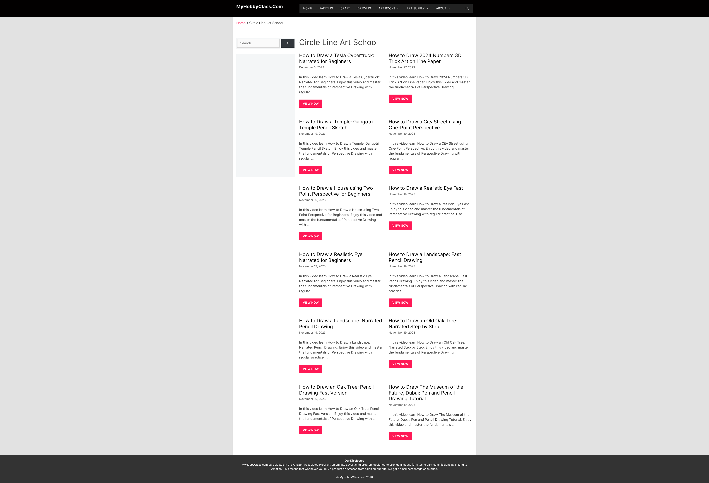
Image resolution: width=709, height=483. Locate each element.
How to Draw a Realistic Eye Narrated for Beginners (330, 257)
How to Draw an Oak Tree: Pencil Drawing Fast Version (336, 389)
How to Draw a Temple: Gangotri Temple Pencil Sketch (336, 124)
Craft (345, 8)
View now (311, 103)
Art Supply (415, 8)
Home (307, 8)
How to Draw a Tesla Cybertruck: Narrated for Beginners (336, 58)
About (441, 8)
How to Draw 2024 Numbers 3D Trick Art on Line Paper (425, 58)
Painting (326, 8)
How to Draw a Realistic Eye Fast (426, 188)
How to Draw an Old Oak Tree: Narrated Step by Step (423, 323)
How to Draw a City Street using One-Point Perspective (425, 124)
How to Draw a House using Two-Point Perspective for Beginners (337, 191)
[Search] (287, 43)
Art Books (387, 8)
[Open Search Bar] (467, 8)
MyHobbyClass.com (259, 6)
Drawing (364, 8)
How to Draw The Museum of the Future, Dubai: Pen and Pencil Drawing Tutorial (426, 392)
